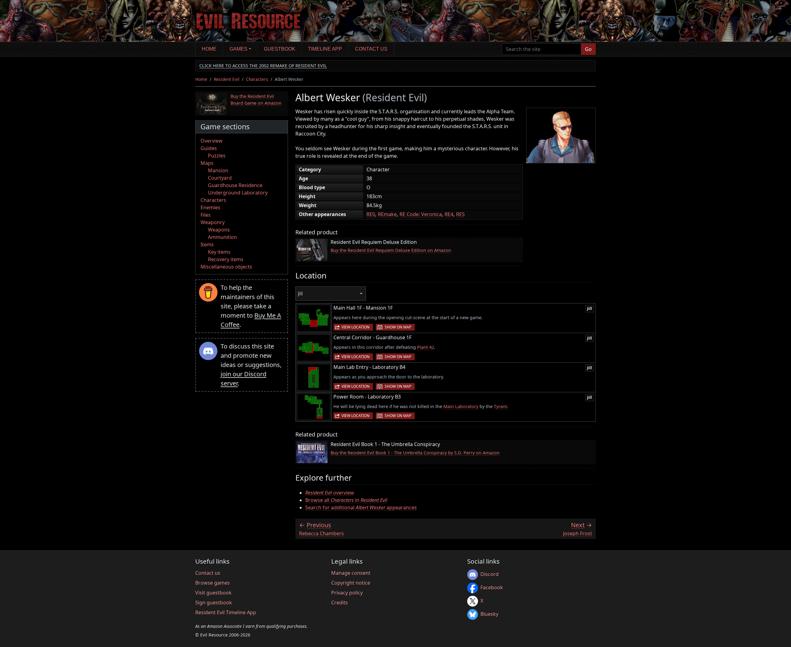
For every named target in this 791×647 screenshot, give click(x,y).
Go (588, 49)
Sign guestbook (213, 602)
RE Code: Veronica (421, 214)
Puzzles (217, 155)
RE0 (370, 214)
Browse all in (346, 500)
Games (238, 49)
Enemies (210, 207)
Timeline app (325, 49)
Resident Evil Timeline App (225, 612)
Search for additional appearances (361, 507)
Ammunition (222, 237)
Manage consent (350, 573)
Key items (219, 251)
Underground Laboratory (238, 192)
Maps (207, 163)
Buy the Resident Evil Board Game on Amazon (256, 99)
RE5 (460, 214)
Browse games (212, 582)
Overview (211, 140)
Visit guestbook (213, 592)
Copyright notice (350, 582)
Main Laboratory (460, 406)
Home (209, 49)
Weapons (219, 229)
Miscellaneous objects (226, 266)
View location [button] (355, 327)
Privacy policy (347, 592)
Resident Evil (226, 79)
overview (329, 492)
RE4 (449, 214)
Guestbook (279, 49)
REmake (387, 214)
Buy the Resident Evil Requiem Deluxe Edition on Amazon (391, 250)
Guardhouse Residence (235, 185)
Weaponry (213, 222)
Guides (209, 148)
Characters (257, 79)
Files (206, 214)
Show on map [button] (398, 327)
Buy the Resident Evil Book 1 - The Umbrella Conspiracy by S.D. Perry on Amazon (415, 453)
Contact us (371, 49)
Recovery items (225, 259)
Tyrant (500, 406)
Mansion (218, 170)
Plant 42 (425, 347)
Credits (339, 602)
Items (207, 244)
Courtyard (220, 177)
